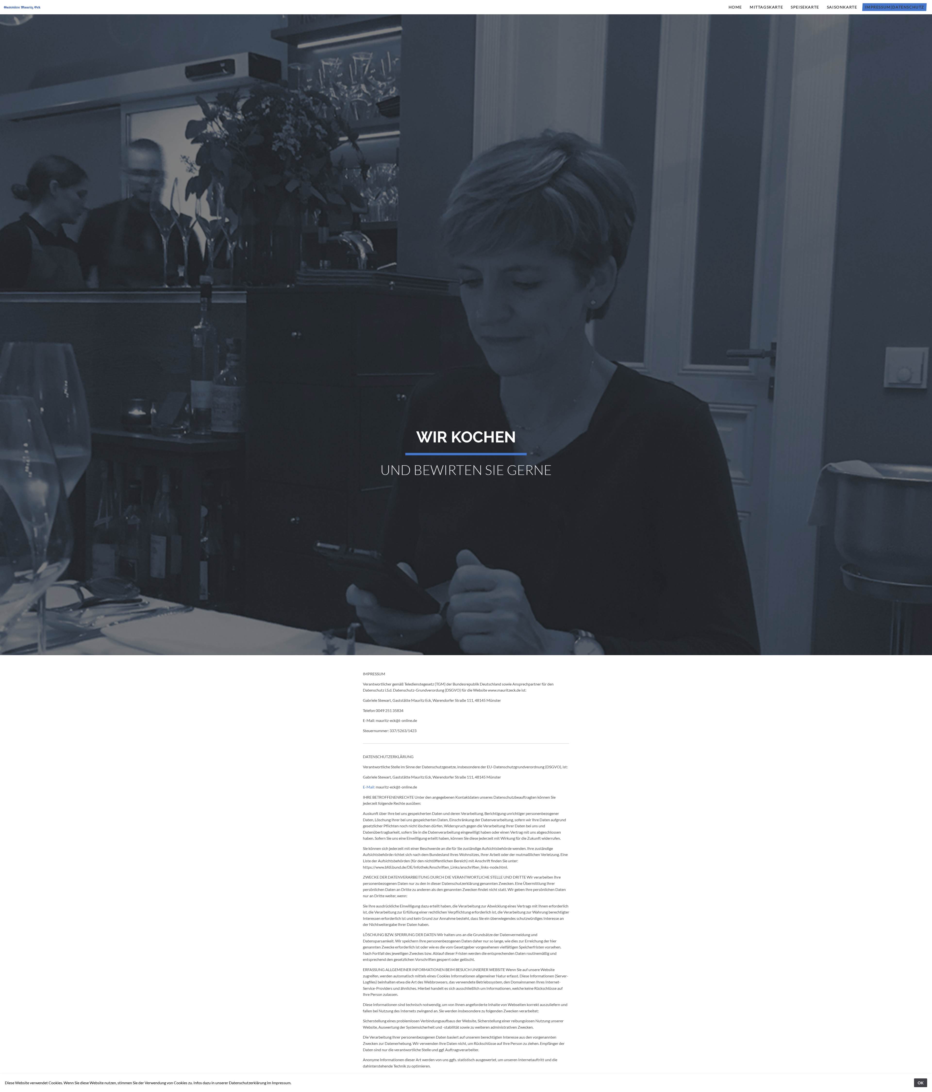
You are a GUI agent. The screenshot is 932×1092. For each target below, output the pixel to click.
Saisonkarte (842, 7)
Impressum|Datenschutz (894, 7)
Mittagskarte (766, 7)
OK (921, 1082)
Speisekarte (805, 7)
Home (735, 7)
